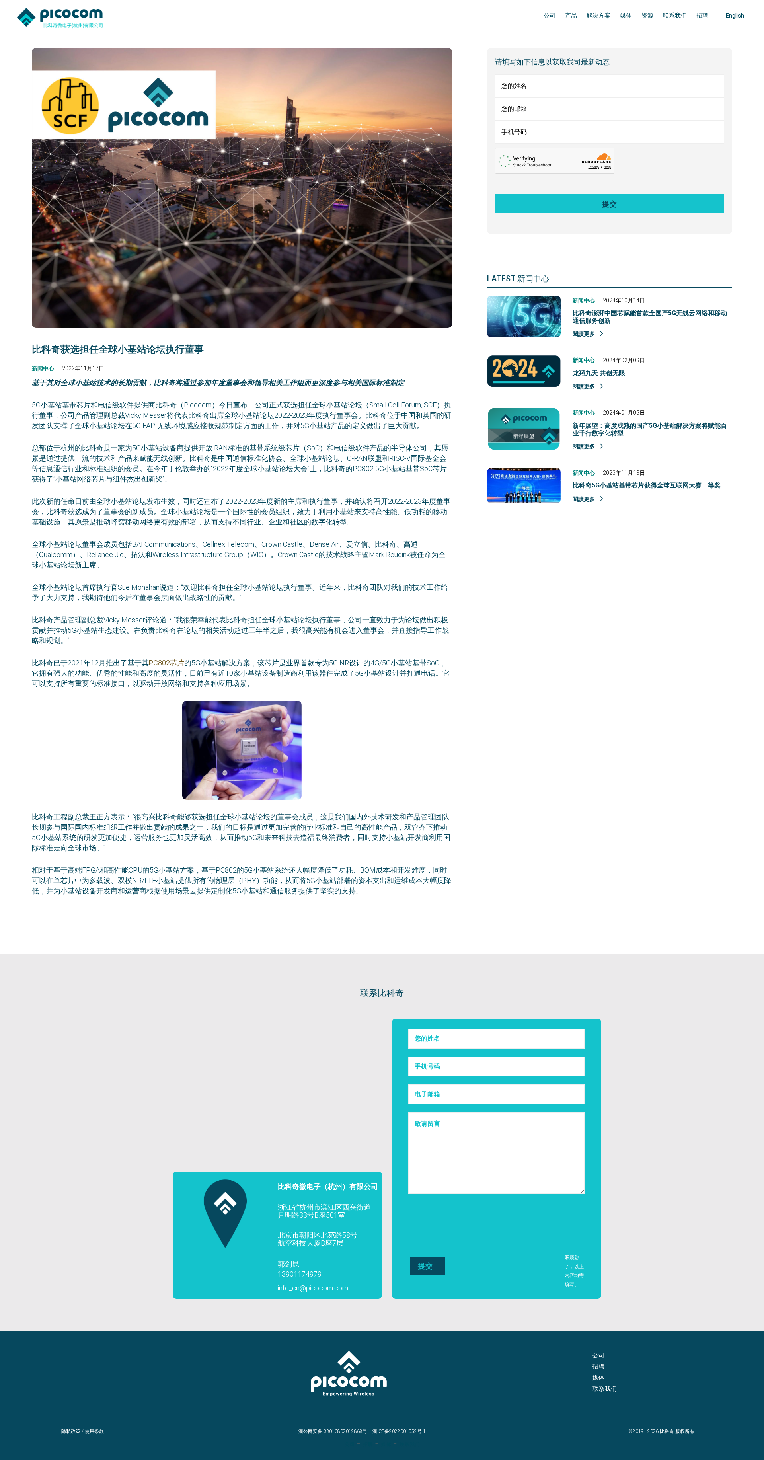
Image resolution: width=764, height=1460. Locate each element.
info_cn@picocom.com (313, 1288)
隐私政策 (70, 1431)
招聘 (598, 1366)
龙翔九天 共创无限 (599, 373)
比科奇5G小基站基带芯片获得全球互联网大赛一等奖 (647, 485)
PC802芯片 (166, 663)
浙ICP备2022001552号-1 (399, 1431)
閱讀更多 (584, 334)
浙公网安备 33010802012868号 (332, 1431)
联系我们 (604, 1388)
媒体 (598, 1377)
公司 (598, 1355)
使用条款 (94, 1431)
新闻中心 (43, 368)
